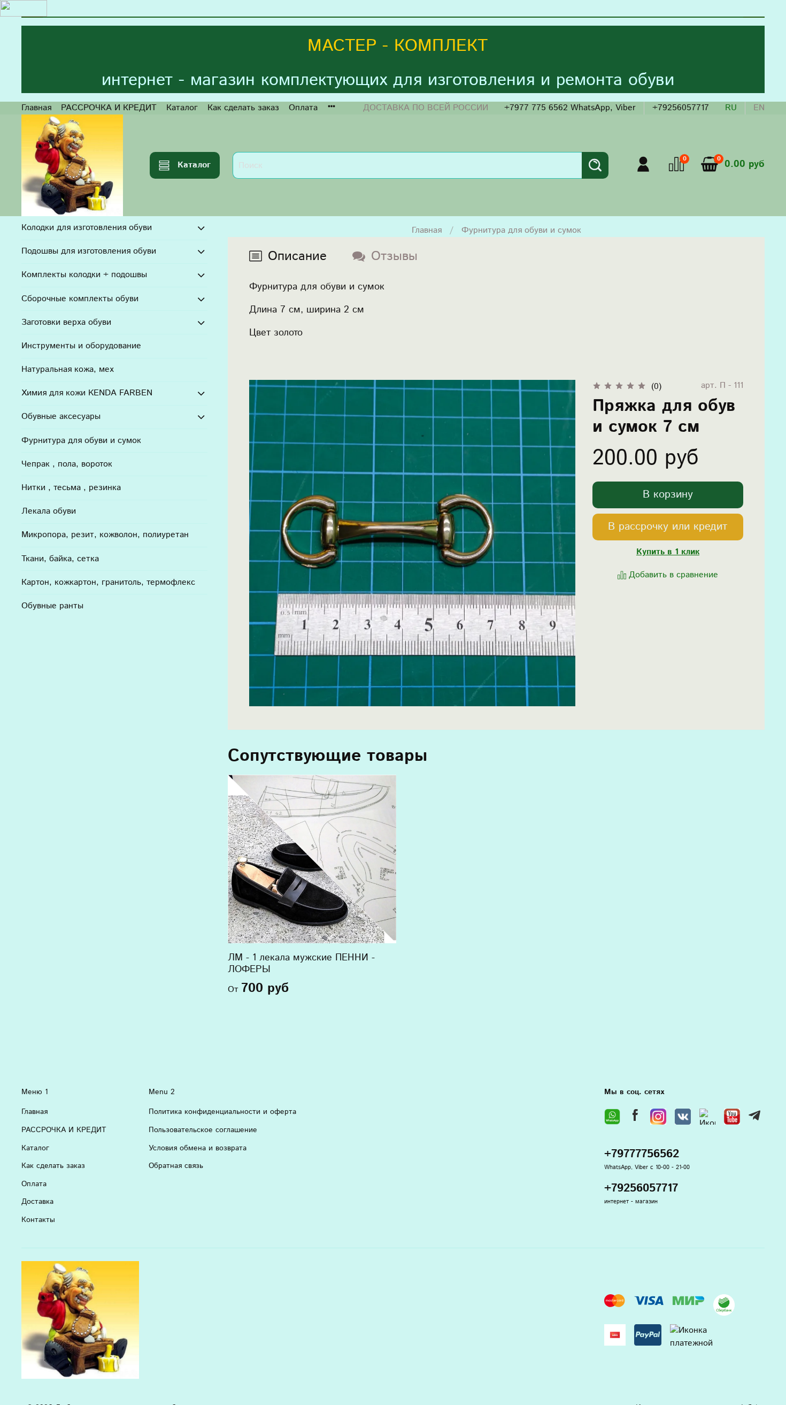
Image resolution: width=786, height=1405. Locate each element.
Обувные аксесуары (61, 416)
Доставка (37, 1201)
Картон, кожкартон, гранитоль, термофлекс (108, 582)
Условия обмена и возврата (197, 1148)
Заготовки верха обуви (66, 322)
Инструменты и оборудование (81, 346)
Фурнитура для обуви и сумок (521, 230)
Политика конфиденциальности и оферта (222, 1111)
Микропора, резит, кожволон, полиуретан (105, 535)
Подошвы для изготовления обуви (88, 251)
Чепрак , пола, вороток (66, 464)
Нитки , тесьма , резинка (71, 488)
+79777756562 (641, 1154)
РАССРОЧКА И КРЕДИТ (109, 108)
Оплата (303, 108)
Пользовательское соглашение (203, 1130)
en (759, 108)
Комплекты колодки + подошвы (84, 275)
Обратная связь (176, 1165)
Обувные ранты (52, 606)
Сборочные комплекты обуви (79, 299)
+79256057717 (680, 108)
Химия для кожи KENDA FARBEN (86, 393)
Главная (36, 108)
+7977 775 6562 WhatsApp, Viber (570, 108)
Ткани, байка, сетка (60, 559)
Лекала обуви (48, 511)
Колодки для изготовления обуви (86, 228)
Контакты (38, 1220)
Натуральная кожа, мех (67, 369)
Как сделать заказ (243, 108)
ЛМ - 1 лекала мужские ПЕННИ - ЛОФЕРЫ (301, 964)
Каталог (182, 108)
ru (731, 108)
